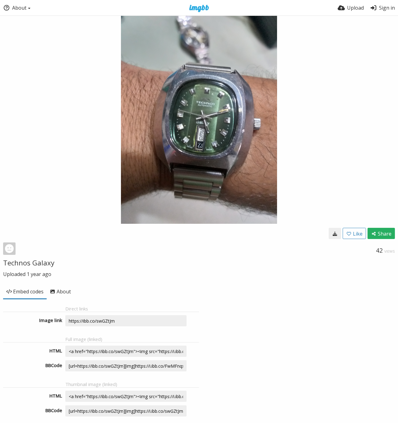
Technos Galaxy (28, 262)
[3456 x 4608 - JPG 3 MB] (335, 233)
